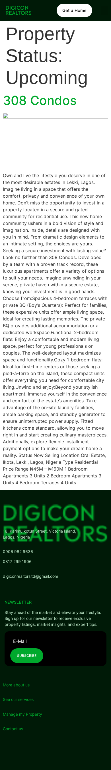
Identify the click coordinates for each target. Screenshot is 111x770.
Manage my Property (22, 714)
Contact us (13, 728)
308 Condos (40, 100)
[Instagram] (54, 751)
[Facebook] (23, 751)
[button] (104, 10)
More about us (16, 684)
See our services (18, 699)
